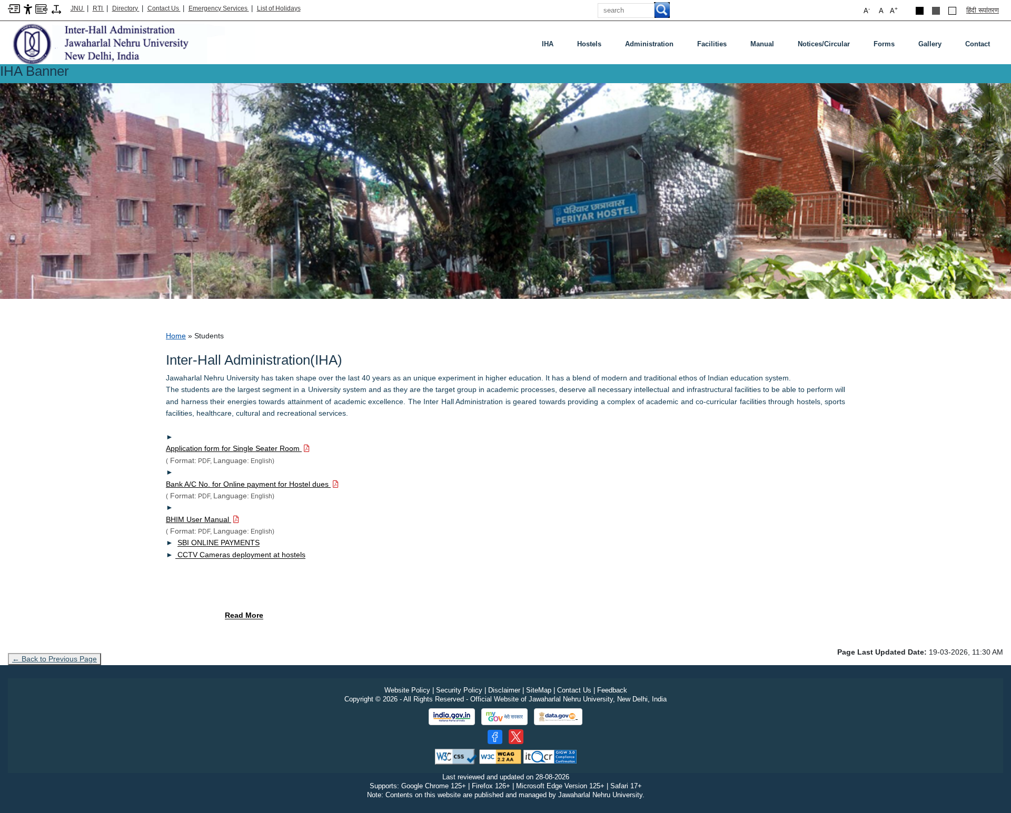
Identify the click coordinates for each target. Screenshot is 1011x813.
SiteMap (538, 690)
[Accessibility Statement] (28, 9)
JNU (78, 8)
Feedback (612, 690)
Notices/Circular (824, 44)
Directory (126, 8)
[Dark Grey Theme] (936, 11)
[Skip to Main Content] (14, 8)
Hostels (589, 44)
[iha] (131, 43)
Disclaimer (504, 690)
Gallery (929, 44)
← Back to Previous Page (54, 659)
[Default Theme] (952, 11)
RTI (98, 8)
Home (176, 336)
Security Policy (459, 690)
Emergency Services (219, 8)
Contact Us (164, 8)
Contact (977, 44)
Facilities (712, 44)
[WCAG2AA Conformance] (500, 756)
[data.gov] (558, 717)
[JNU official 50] (516, 736)
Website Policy (407, 690)
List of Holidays (279, 8)
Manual (762, 44)
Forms (884, 44)
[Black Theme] (920, 11)
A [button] (894, 10)
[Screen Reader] (41, 8)
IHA (547, 44)
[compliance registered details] (550, 756)
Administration (649, 44)
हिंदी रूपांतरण (982, 10)
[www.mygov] (504, 716)
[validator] (456, 756)
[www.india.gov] (452, 716)
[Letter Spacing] (56, 9)
